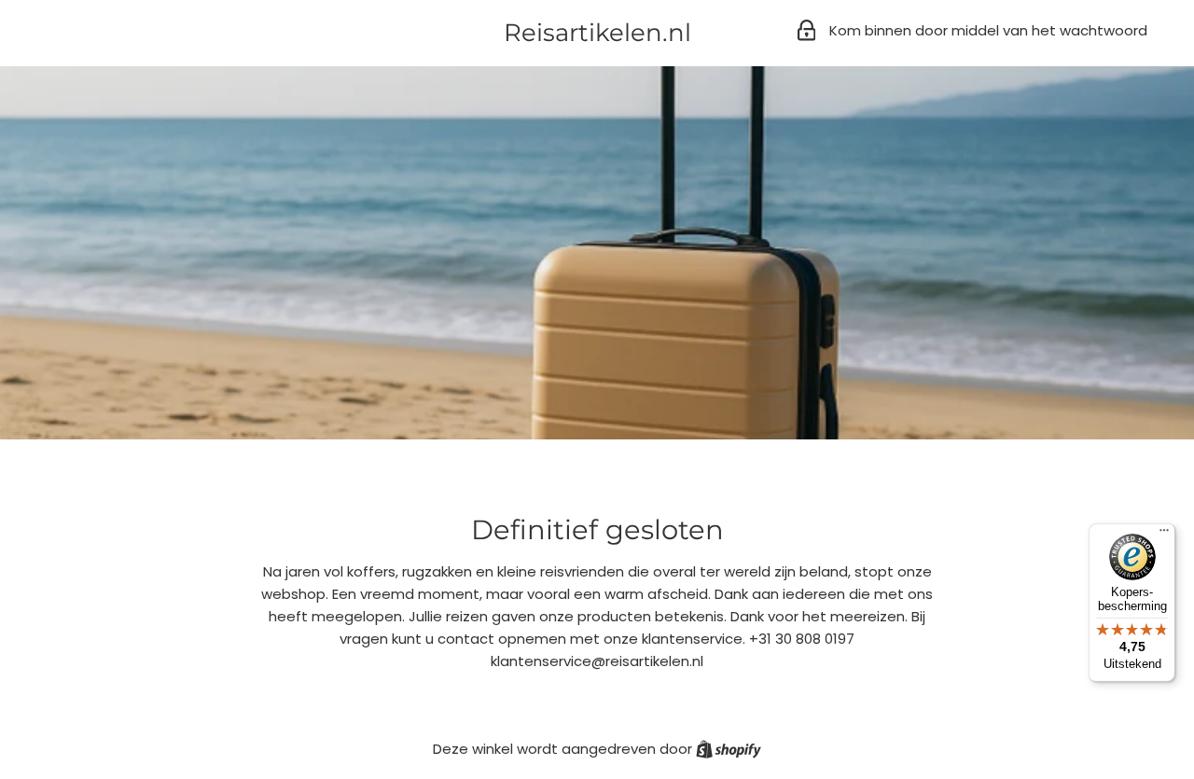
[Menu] (1164, 534)
